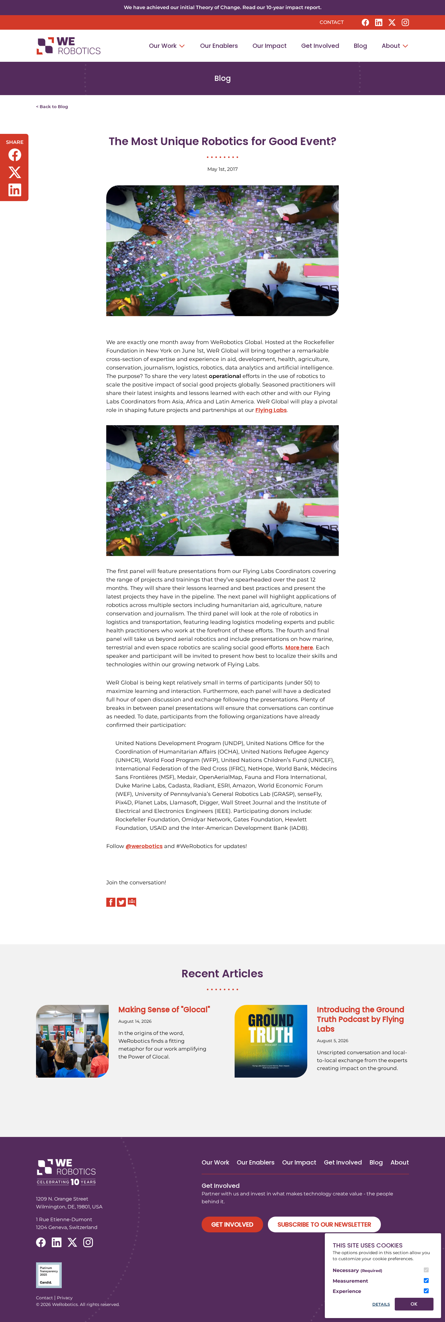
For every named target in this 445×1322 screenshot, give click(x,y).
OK (413, 1303)
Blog (360, 45)
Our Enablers (219, 45)
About (392, 45)
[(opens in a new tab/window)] (365, 22)
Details (381, 1304)
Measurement (350, 1281)
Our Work (163, 45)
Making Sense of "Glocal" (164, 1010)
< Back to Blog (52, 106)
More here (299, 647)
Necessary (357, 1270)
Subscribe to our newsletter (324, 1224)
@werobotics (144, 846)
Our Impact (269, 45)
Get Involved (320, 45)
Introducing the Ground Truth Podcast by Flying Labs (360, 1019)
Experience (347, 1291)
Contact (332, 22)
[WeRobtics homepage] (68, 46)
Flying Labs (271, 410)
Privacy (65, 1297)
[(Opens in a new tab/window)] (222, 1275)
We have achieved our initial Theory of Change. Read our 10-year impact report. (222, 7)
